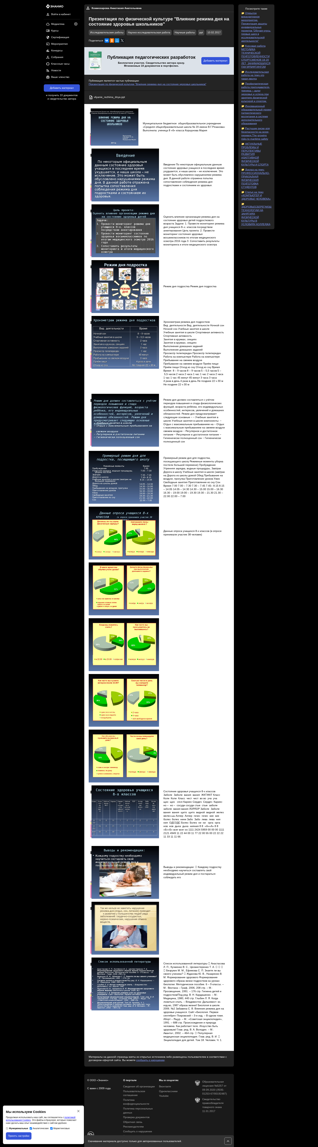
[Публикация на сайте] (77, 24)
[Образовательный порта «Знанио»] (53, 7)
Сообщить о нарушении (137, 1131)
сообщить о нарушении (150, 1060)
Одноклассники (168, 1091)
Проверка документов (136, 1117)
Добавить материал (62, 88)
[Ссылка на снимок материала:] (113, 127)
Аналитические (41, 1128)
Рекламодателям (133, 1126)
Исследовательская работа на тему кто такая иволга (255, 75)
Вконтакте (165, 1086)
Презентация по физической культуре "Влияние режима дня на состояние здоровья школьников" (147, 84)
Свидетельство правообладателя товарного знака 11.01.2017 (213, 1105)
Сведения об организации (139, 1086)
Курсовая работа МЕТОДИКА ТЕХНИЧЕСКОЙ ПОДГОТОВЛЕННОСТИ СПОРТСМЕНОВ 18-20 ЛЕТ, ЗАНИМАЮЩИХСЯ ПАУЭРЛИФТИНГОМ (255, 56)
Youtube (164, 1096)
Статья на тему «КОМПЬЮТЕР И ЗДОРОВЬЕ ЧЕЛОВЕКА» (256, 195)
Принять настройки (18, 1135)
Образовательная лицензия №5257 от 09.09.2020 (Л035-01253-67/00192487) (214, 1087)
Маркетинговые (61, 1128)
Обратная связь (132, 1122)
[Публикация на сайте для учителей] (95, 61)
